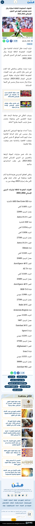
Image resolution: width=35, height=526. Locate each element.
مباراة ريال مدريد (25, 386)
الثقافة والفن (5, 503)
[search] (2, 2)
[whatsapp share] (4, 41)
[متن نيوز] (31, 1)
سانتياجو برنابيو (17, 390)
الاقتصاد (5, 500)
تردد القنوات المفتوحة (11, 386)
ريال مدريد (11, 377)
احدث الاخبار (27, 500)
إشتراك (13, 520)
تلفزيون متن (21, 500)
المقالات (12, 503)
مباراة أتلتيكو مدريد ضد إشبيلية (17, 383)
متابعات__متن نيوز (26, 41)
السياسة (11, 500)
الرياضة (4, 38)
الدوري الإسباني (22, 377)
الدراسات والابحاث (19, 503)
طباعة (29, 44)
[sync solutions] (28, 524)
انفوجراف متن (28, 506)
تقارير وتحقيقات (27, 503)
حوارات (4, 506)
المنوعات (22, 506)
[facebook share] (11, 41)
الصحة (17, 506)
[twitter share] (7, 41)
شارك (15, 41)
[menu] (15, 1)
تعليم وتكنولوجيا (11, 506)
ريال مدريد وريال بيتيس (17, 380)
